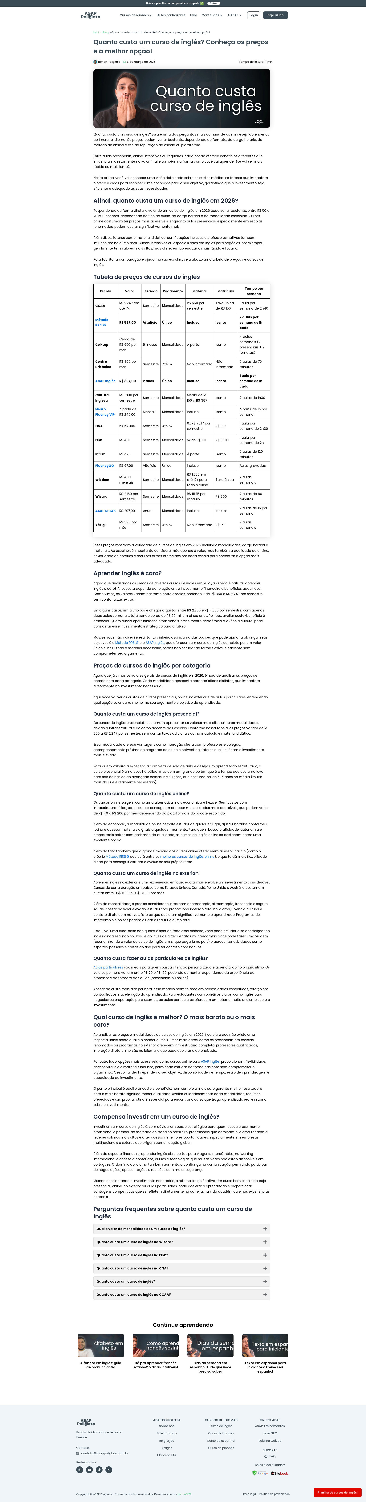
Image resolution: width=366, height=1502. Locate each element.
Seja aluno (275, 15)
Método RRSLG (127, 642)
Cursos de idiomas (134, 15)
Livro (193, 15)
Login (254, 15)
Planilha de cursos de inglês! (337, 1492)
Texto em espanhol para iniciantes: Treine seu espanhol (265, 1367)
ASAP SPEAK (105, 511)
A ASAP (233, 15)
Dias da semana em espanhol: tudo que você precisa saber (210, 1367)
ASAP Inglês (105, 381)
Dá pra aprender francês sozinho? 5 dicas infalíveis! (155, 1365)
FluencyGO (104, 465)
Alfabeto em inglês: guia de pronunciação (100, 1365)
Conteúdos (210, 15)
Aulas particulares (171, 15)
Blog (106, 32)
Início (96, 32)
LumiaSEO (184, 1494)
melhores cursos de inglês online (187, 856)
